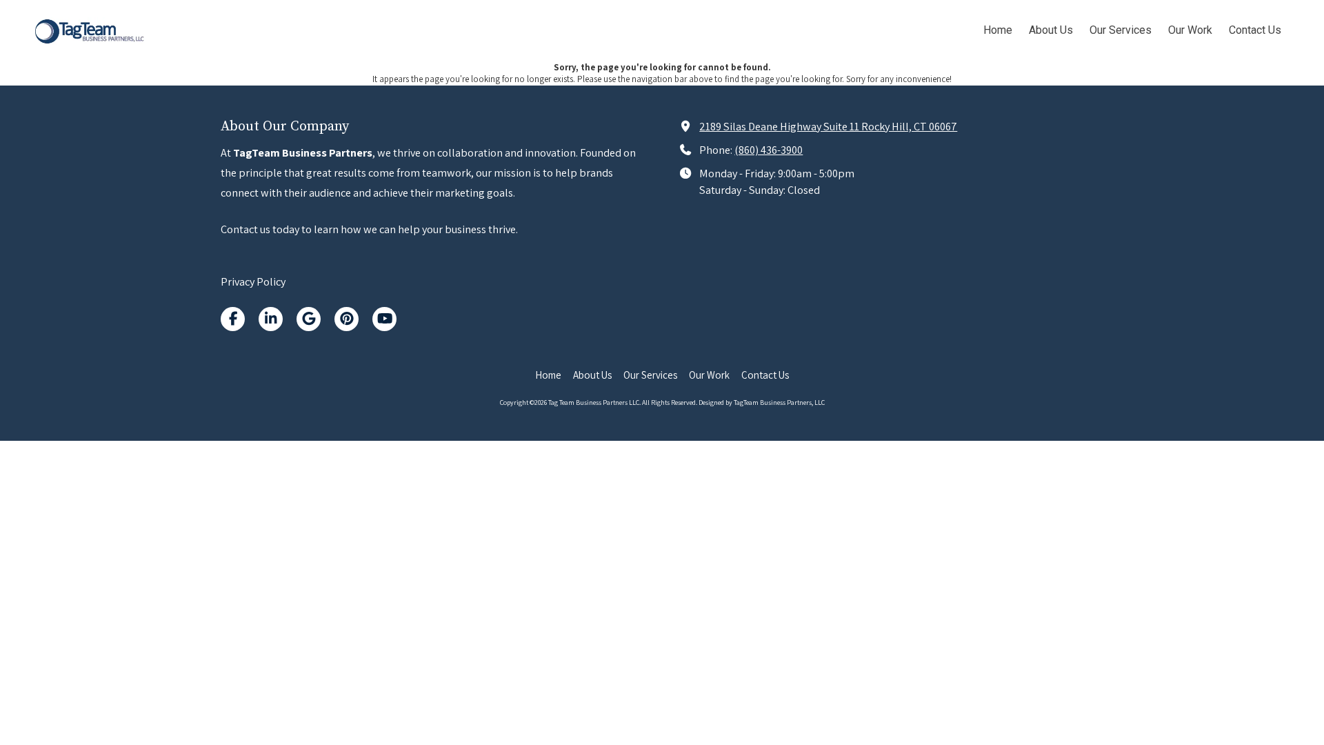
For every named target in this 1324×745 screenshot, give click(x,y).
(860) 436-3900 (768, 149)
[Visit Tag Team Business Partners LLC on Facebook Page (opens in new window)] (233, 319)
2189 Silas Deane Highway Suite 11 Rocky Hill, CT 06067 (828, 126)
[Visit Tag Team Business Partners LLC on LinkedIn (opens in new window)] (271, 319)
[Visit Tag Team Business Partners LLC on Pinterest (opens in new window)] (346, 319)
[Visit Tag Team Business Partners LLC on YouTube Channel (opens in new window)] (384, 319)
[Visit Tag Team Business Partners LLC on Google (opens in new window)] (309, 319)
